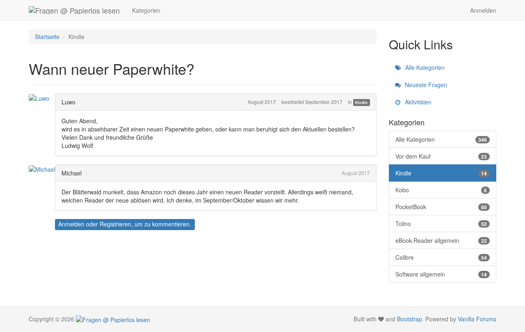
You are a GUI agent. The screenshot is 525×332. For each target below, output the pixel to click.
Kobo (441, 190)
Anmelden (483, 10)
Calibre (441, 257)
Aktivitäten (417, 102)
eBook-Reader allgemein (441, 240)
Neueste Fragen (425, 85)
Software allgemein (441, 274)
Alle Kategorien (424, 67)
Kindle (361, 102)
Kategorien (146, 10)
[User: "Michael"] (44, 168)
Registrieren (115, 224)
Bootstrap (409, 319)
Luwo (68, 102)
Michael (72, 173)
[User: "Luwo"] (41, 97)
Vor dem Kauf (441, 156)
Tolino (441, 223)
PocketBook (441, 207)
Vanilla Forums (477, 319)
